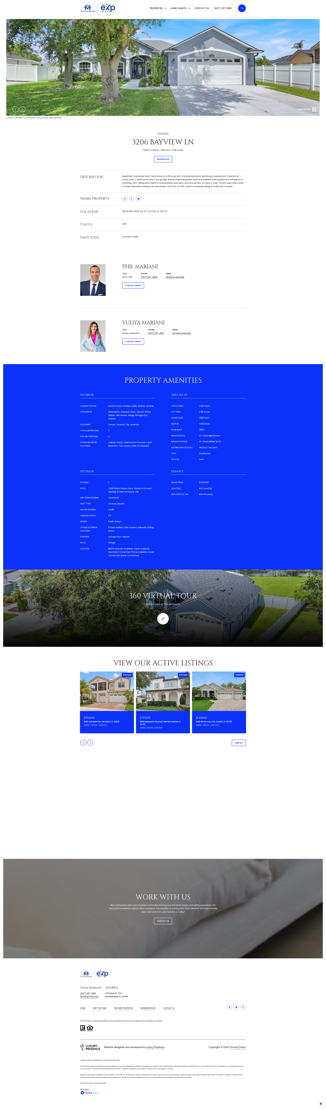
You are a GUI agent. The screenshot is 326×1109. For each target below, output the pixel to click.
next (22, 109)
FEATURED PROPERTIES (123, 1008)
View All (239, 743)
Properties (156, 8)
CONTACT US (169, 1008)
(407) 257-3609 (149, 277)
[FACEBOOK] (229, 1007)
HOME (82, 1008)
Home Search (178, 8)
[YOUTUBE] (236, 1007)
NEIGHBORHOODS (147, 1008)
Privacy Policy (238, 1047)
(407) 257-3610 (223, 8)
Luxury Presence (155, 1047)
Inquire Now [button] (163, 159)
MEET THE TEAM (99, 1008)
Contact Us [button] (163, 921)
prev (15, 109)
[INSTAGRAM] (243, 1007)
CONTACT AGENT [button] (133, 285)
